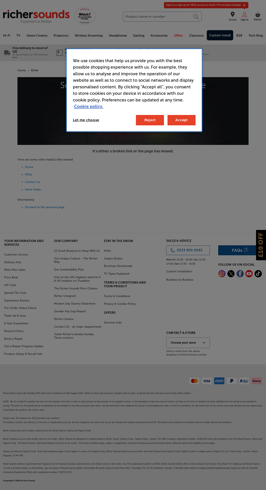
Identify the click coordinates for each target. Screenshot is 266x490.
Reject (150, 120)
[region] (134, 90)
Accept (181, 120)
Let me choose (86, 120)
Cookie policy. (88, 106)
